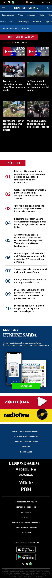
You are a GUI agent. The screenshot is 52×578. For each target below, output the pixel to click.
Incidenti (37, 21)
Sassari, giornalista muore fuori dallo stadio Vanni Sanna (30, 271)
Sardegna (31, 15)
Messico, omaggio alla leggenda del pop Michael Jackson (38, 123)
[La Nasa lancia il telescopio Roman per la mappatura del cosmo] (38, 69)
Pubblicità (26, 512)
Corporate (26, 533)
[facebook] (9, 2)
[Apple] (26, 549)
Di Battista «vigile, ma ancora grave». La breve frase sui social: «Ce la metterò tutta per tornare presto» (29, 294)
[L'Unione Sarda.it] (26, 8)
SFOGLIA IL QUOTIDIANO (15, 28)
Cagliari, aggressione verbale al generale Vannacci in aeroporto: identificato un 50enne (30, 194)
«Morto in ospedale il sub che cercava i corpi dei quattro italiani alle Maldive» (29, 208)
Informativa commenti (26, 527)
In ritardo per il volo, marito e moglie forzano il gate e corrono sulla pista (29, 308)
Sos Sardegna (23, 21)
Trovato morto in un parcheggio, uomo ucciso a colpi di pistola (13, 125)
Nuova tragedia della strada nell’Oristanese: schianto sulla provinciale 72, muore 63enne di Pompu (29, 257)
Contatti (26, 517)
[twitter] (4, 2)
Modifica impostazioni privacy (26, 522)
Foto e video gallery (20, 37)
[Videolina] (26, 402)
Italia (42, 15)
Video (20, 15)
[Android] (26, 557)
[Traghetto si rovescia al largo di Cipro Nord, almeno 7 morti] (14, 69)
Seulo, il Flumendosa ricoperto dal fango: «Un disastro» (30, 281)
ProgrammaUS (8, 15)
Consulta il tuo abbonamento (26, 431)
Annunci (26, 447)
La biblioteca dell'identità (26, 442)
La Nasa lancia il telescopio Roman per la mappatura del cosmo (38, 85)
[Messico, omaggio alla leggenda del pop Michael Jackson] (38, 109)
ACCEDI (46, 2)
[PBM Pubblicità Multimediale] (26, 489)
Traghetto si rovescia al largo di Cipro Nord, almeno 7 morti (14, 85)
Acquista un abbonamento (26, 437)
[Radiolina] (26, 415)
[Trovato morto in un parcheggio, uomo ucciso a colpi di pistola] (14, 109)
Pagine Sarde (26, 452)
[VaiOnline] (26, 483)
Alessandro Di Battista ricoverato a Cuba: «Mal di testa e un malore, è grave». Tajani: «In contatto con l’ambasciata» (28, 240)
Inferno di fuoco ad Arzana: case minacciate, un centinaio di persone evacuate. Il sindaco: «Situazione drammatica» (29, 177)
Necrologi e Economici (26, 507)
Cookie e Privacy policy (26, 502)
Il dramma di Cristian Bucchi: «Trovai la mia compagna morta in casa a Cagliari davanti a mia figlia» (30, 223)
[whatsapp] (13, 2)
